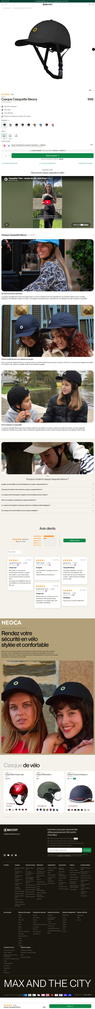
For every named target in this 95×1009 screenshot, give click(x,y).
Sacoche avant (30, 892)
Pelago (64, 922)
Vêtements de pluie (41, 876)
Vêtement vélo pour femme (41, 868)
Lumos (20, 940)
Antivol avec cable (75, 872)
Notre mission (8, 952)
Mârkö (20, 917)
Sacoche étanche (31, 889)
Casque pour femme (18, 872)
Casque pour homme (18, 876)
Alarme (61, 880)
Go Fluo (35, 929)
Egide (20, 927)
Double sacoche (30, 896)
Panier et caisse (52, 868)
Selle (49, 872)
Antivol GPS (73, 889)
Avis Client (7, 965)
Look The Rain (52, 923)
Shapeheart (65, 915)
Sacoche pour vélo (30, 868)
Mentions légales (26, 957)
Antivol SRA (73, 875)
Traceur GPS (62, 878)
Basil (49, 933)
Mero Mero (36, 917)
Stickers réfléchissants (63, 874)
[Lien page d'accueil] (47, 4)
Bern (19, 929)
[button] (5, 94)
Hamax (64, 931)
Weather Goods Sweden (40, 924)
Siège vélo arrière (86, 878)
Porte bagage (51, 875)
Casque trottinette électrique (20, 905)
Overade (20, 934)
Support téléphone (61, 868)
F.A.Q (5, 961)
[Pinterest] (16, 855)
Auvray (79, 920)
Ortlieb (35, 915)
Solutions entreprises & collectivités (10, 955)
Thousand (21, 920)
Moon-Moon (87, 994)
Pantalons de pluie (42, 884)
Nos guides (7, 968)
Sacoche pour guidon (30, 881)
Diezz (20, 943)
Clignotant (51, 881)
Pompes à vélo (63, 886)
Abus (19, 924)
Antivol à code (74, 879)
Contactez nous (8, 963)
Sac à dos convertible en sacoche (30, 873)
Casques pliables (20, 891)
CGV (22, 955)
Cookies (21, 995)
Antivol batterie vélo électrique (74, 886)
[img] (13, 560)
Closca (20, 945)
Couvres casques (64, 889)
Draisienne (84, 896)
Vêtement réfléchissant (40, 895)
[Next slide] (93, 49)
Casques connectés (18, 888)
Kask (19, 922)
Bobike (64, 927)
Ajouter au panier (51, 156)
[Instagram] (5, 855)
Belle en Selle (37, 931)
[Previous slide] (1, 49)
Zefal (63, 929)
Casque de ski (19, 899)
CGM (19, 915)
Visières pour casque (62, 883)
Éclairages (51, 870)
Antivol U (72, 868)
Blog (5, 970)
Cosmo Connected (23, 931)
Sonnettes (62, 872)
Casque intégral (19, 902)
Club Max (6, 972)
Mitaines (39, 899)
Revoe (20, 938)
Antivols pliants (74, 877)
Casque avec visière (18, 880)
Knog (63, 917)
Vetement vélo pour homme (41, 872)
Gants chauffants (41, 892)
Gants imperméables (41, 889)
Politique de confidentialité (28, 952)
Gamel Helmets (22, 936)
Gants (38, 886)
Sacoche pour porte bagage (30, 878)
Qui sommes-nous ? (9, 950)
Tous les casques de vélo (19, 868)
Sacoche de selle (31, 885)
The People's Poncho (53, 928)
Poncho (39, 879)
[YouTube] (8, 855)
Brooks (35, 920)
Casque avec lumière (18, 884)
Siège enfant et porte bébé (85, 872)
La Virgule (36, 927)
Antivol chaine (74, 870)
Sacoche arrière (30, 894)
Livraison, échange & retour (11, 958)
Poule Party (51, 926)
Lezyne (64, 920)
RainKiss (50, 915)
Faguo (35, 922)
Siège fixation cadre (84, 881)
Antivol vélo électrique (73, 882)
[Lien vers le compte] (90, 4)
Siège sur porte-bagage (85, 885)
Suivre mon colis (5, 1)
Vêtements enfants (84, 892)
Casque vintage (19, 893)
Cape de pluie (41, 882)
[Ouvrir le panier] (93, 4)
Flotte (49, 921)
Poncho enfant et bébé (85, 888)
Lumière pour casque (51, 878)
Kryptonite (80, 915)
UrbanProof (36, 934)
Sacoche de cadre (31, 887)
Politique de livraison (27, 950)
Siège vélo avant (85, 875)
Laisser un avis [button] (74, 540)
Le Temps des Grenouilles (52, 918)
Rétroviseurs (51, 883)
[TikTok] (12, 855)
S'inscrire (87, 850)
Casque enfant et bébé (19, 896)
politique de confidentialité (64, 855)
